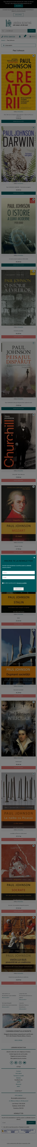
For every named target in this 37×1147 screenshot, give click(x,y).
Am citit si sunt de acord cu (15, 583)
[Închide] (34, 557)
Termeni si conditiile (22, 583)
